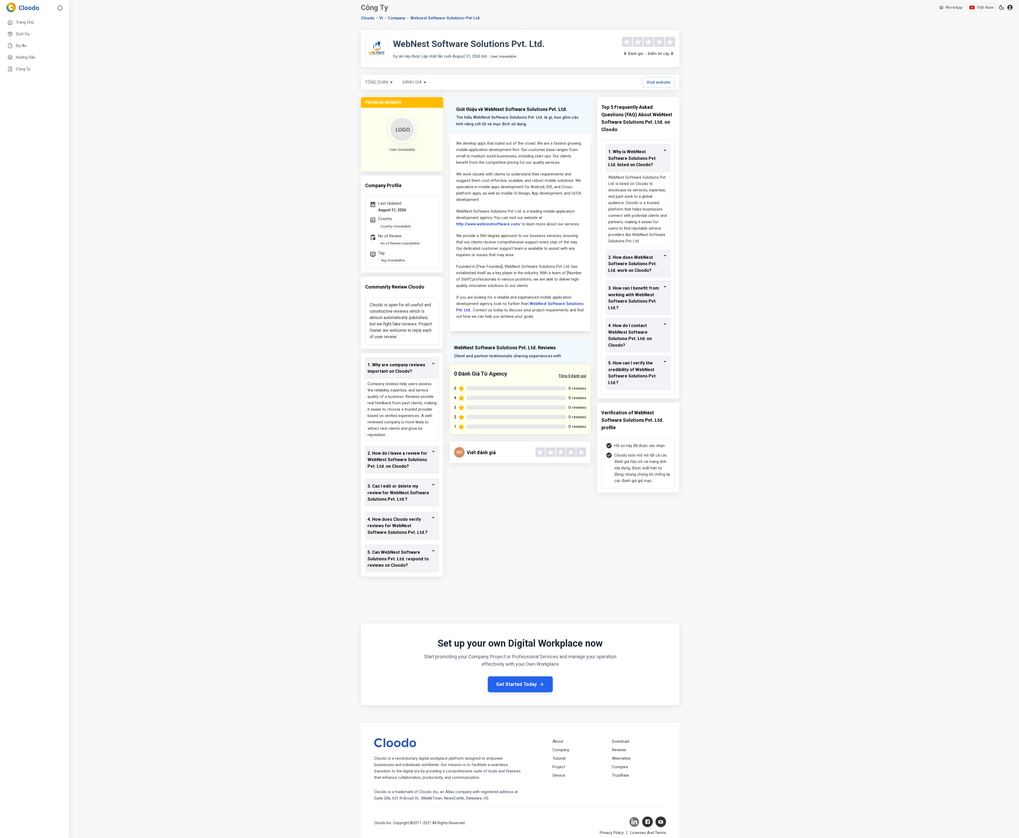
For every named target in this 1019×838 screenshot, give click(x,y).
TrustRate (620, 775)
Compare (620, 766)
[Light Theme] (1001, 7)
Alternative (621, 758)
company (396, 18)
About (557, 741)
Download (620, 741)
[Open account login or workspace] (1010, 7)
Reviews (619, 749)
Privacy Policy (612, 832)
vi (381, 18)
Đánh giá (412, 82)
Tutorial (558, 758)
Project (558, 766)
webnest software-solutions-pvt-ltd (445, 18)
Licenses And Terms (648, 832)
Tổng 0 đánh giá (572, 376)
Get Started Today (516, 684)
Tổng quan (376, 82)
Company (560, 749)
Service (558, 775)
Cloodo (367, 18)
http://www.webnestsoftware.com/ (488, 224)
